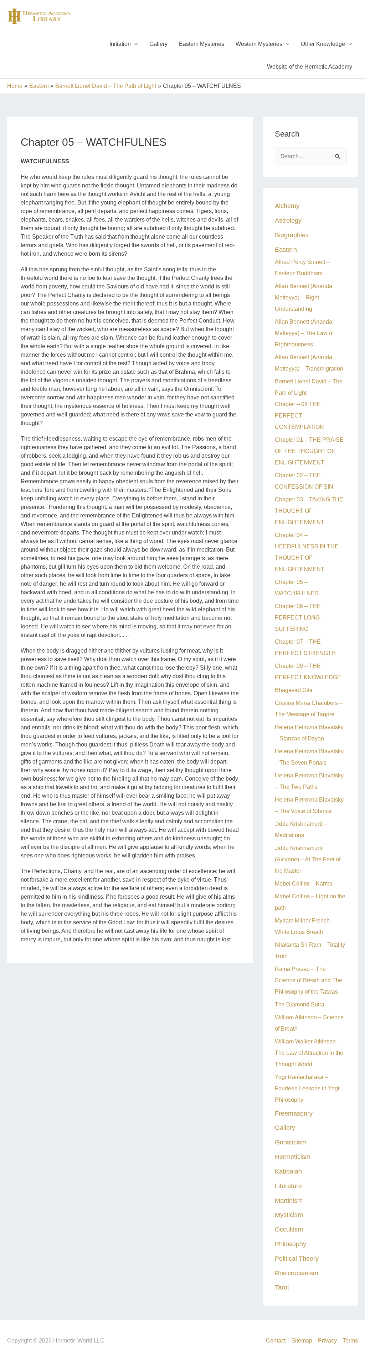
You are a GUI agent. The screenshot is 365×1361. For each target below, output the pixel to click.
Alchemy (287, 205)
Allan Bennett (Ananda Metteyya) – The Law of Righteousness (304, 333)
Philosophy (290, 1244)
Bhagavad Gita (294, 690)
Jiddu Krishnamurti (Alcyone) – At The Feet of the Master (307, 859)
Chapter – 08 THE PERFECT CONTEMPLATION (299, 415)
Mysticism (289, 1214)
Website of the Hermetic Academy (309, 67)
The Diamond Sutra (299, 1004)
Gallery (158, 44)
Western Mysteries (259, 44)
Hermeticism (292, 1156)
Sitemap (301, 1341)
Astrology (288, 220)
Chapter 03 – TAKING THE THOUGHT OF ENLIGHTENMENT (309, 510)
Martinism (289, 1200)
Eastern (286, 249)
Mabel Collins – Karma (304, 884)
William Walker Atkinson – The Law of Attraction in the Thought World (309, 1052)
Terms (350, 1341)
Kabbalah (288, 1171)
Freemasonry (294, 1113)
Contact (276, 1341)
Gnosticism (291, 1142)
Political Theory (297, 1258)
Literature (288, 1186)
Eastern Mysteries (201, 44)
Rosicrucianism (296, 1273)
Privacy (327, 1341)
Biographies (292, 235)
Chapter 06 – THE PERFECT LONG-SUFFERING (298, 617)
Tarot (282, 1287)
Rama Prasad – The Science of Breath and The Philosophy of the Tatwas (308, 980)
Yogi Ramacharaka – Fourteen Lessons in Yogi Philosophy (307, 1088)
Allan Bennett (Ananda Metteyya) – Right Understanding (303, 297)
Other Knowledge (323, 44)
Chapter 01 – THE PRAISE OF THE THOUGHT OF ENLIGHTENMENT (309, 451)
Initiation (120, 44)
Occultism (289, 1229)
